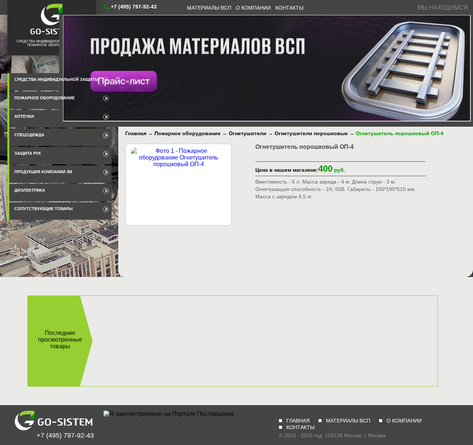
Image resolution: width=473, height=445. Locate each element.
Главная (298, 421)
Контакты (289, 8)
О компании (253, 8)
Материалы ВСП (209, 8)
